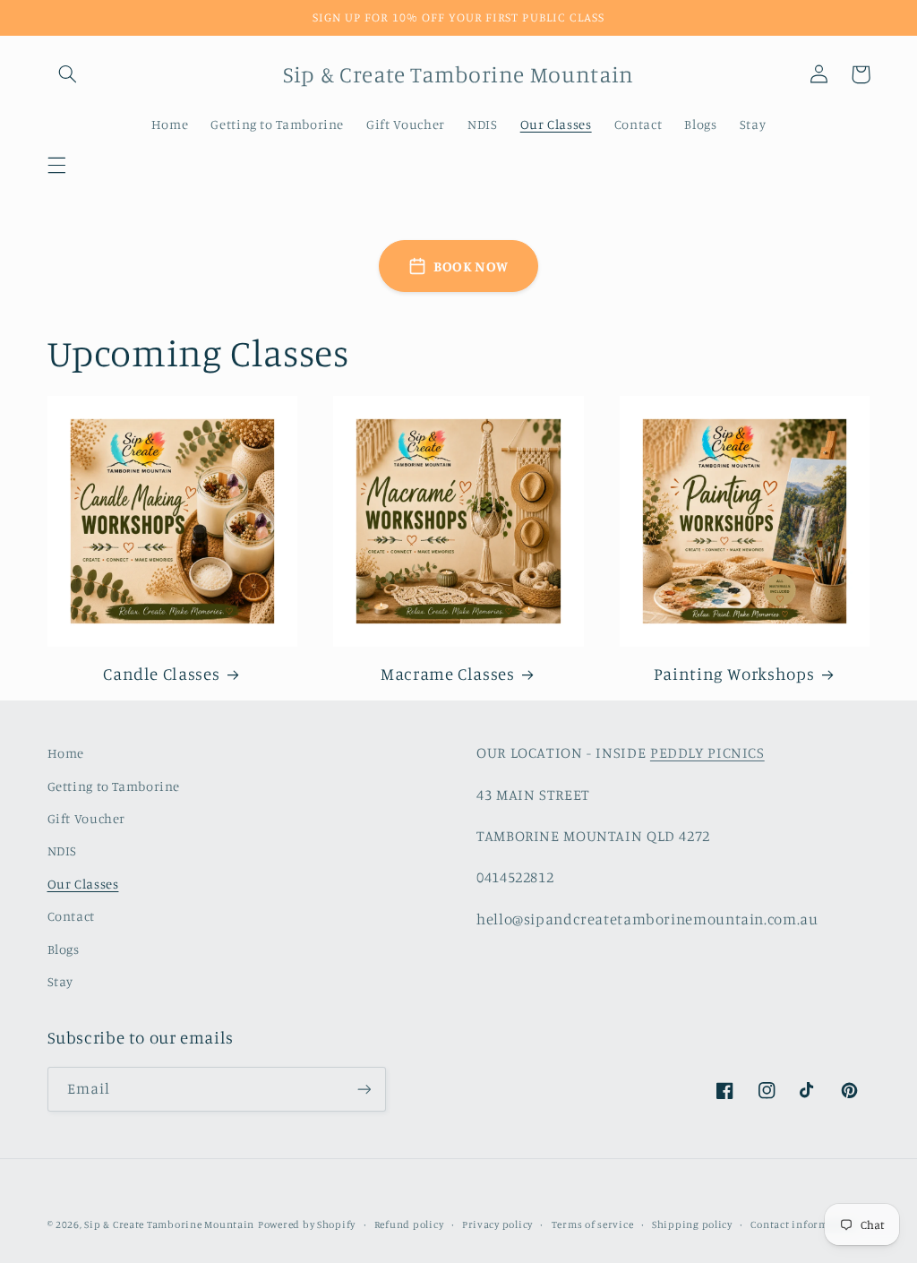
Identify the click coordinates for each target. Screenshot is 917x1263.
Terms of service (593, 1224)
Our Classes (83, 883)
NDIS (62, 850)
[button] (56, 164)
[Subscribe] (363, 1089)
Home (66, 752)
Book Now (471, 266)
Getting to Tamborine (114, 786)
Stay (60, 981)
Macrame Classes (447, 673)
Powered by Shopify (307, 1224)
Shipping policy (692, 1224)
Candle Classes (161, 673)
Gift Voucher (86, 818)
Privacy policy (497, 1224)
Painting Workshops (734, 673)
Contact (71, 916)
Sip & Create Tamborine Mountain (169, 1224)
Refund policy (409, 1224)
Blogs (63, 949)
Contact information (802, 1224)
